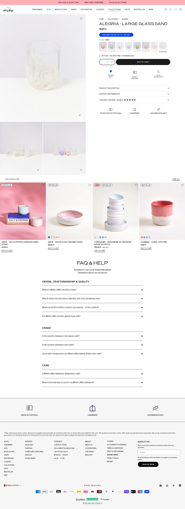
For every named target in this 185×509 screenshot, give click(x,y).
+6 (105, 237)
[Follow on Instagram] (167, 485)
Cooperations (90, 448)
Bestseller (139, 9)
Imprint (110, 462)
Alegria (125, 19)
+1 (59, 237)
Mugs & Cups (61, 9)
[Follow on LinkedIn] (180, 485)
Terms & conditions (115, 448)
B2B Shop (88, 455)
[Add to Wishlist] (81, 18)
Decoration (86, 9)
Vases (74, 9)
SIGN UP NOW (148, 464)
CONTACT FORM (60, 445)
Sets (48, 9)
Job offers (89, 452)
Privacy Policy (113, 458)
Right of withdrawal (115, 451)
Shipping (28, 448)
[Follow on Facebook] (160, 485)
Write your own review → (92, 503)
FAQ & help (29, 445)
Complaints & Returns (34, 452)
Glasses (100, 9)
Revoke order (112, 455)
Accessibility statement (116, 445)
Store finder (30, 458)
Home (101, 19)
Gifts (127, 9)
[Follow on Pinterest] (173, 485)
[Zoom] (79, 115)
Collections (114, 9)
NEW (151, 9)
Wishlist (28, 455)
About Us (88, 445)
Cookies (110, 441)
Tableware (37, 9)
